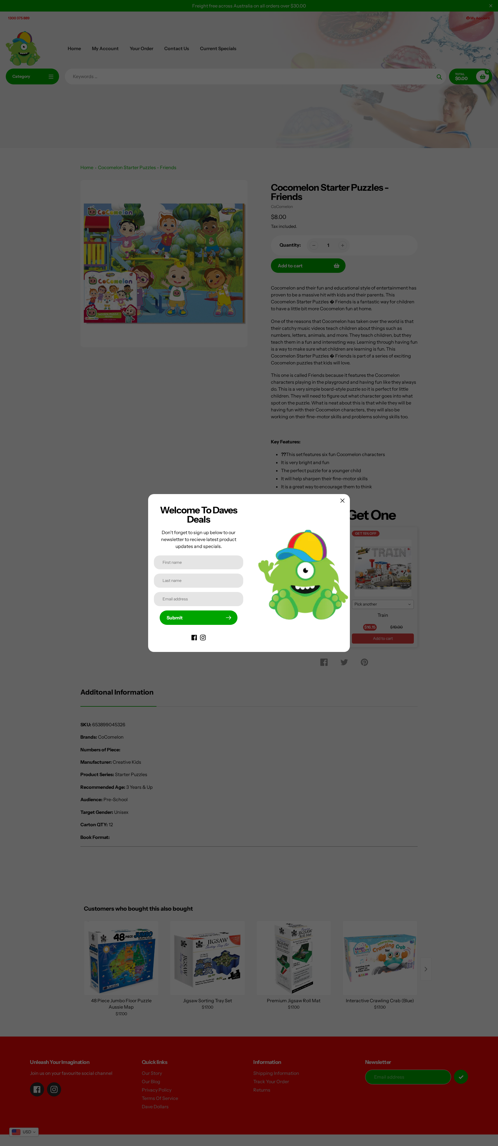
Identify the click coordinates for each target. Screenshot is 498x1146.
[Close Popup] (342, 500)
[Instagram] (203, 637)
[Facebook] (194, 637)
